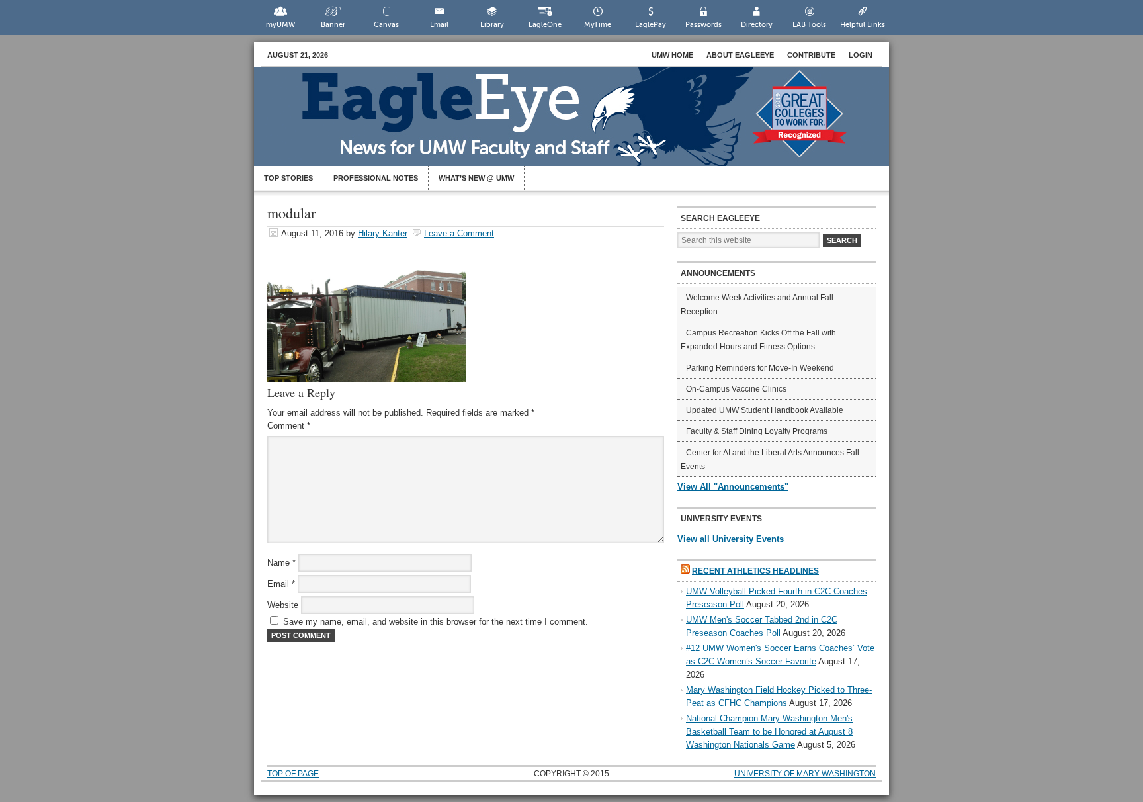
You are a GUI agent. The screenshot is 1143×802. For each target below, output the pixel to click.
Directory (757, 25)
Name (281, 563)
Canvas (386, 25)
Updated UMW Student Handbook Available (764, 410)
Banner (333, 25)
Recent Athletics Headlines (755, 571)
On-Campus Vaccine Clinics (736, 389)
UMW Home (672, 55)
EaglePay (650, 25)
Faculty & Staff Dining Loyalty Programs (756, 431)
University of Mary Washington (805, 773)
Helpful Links (862, 25)
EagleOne (545, 25)
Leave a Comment (459, 233)
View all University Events (730, 539)
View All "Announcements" (732, 487)
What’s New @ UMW (476, 178)
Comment (288, 426)
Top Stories (288, 178)
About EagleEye (740, 55)
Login (860, 55)
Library (492, 25)
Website (282, 605)
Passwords (703, 25)
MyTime (597, 25)
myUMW (280, 25)
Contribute (811, 55)
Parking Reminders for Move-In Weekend (760, 368)
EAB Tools (809, 25)
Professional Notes (375, 178)
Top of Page (293, 773)
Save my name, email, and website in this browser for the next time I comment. (435, 622)
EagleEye (584, 123)
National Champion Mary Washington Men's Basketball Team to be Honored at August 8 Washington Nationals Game (769, 731)
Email (439, 25)
